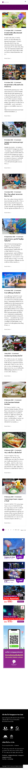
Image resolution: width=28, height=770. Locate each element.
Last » (18, 530)
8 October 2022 (8, 140)
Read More (7, 58)
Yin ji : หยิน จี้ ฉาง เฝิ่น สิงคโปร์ (13, 452)
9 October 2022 (8, 82)
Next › (16, 530)
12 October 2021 (8, 290)
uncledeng (10, 759)
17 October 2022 (8, 30)
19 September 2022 (9, 236)
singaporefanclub (12, 755)
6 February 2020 (8, 450)
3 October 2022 (8, 192)
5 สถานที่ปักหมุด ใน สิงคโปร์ (12, 293)
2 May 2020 (7, 353)
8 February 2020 (8, 400)
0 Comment (18, 30)
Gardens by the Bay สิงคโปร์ (13, 356)
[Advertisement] (14, 688)
